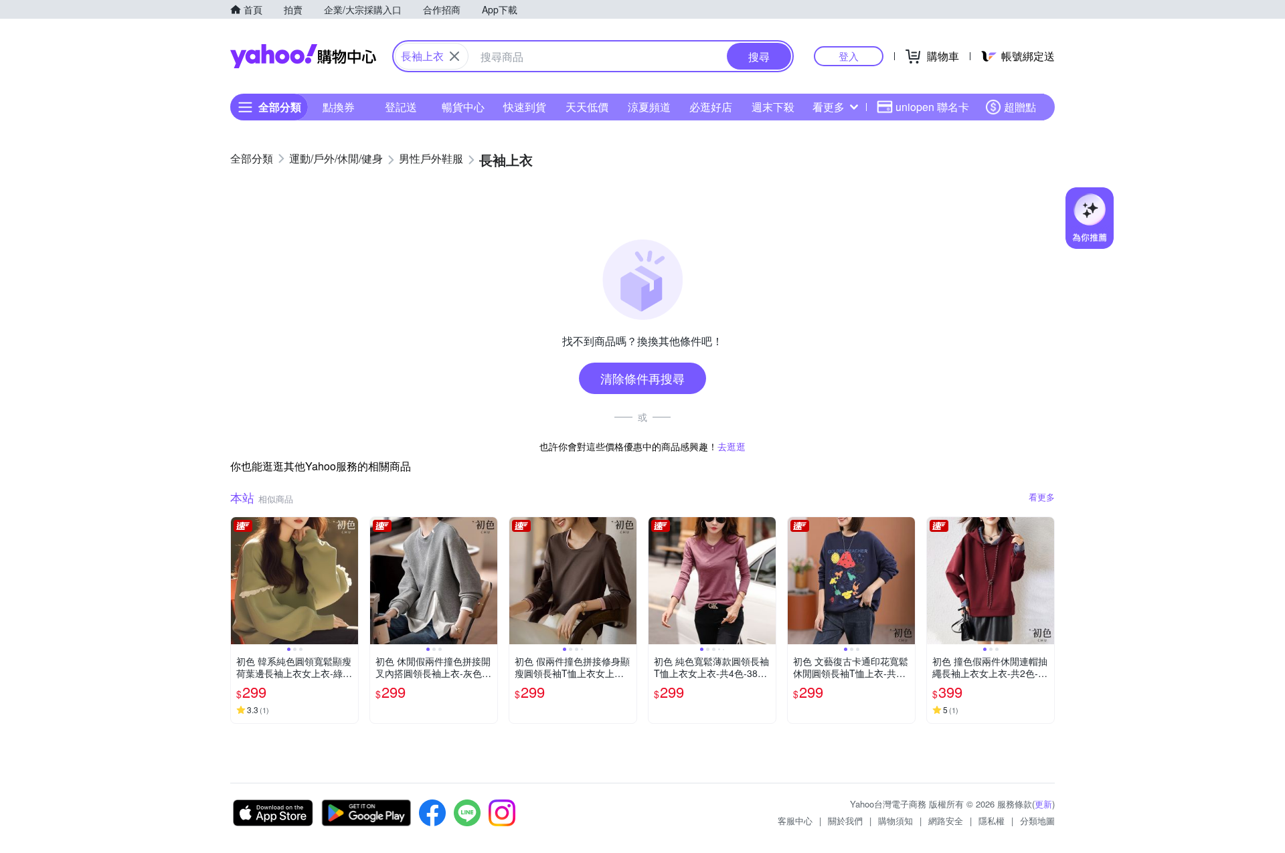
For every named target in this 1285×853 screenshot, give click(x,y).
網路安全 (945, 820)
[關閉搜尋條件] (454, 56)
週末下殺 (773, 106)
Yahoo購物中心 (303, 56)
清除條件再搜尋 (642, 378)
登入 (849, 56)
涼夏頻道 (649, 106)
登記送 (401, 106)
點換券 (339, 106)
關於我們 (845, 820)
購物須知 (895, 820)
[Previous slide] (239, 580)
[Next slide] (349, 580)
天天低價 (587, 106)
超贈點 (1020, 106)
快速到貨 (524, 106)
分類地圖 (1037, 820)
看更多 (828, 106)
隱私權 (991, 820)
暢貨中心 (463, 106)
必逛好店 (710, 106)
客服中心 (795, 820)
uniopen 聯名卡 (932, 106)
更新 (1043, 803)
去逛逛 (731, 446)
